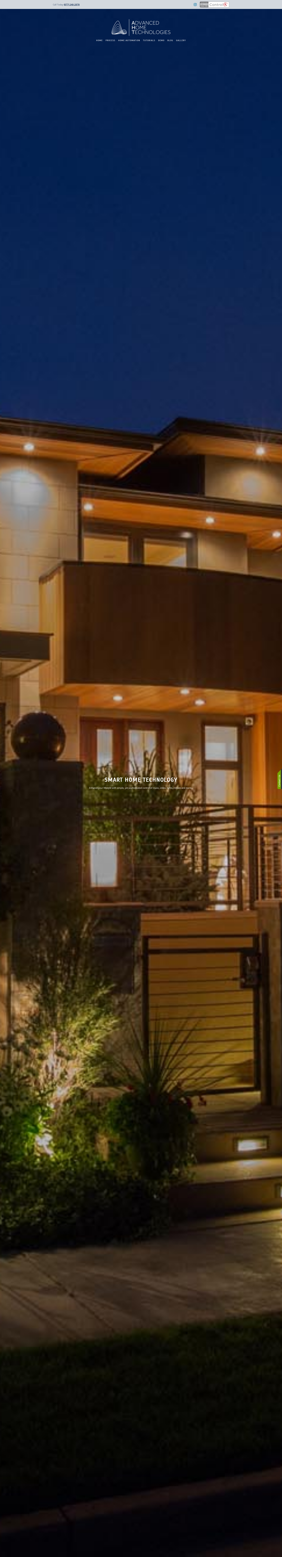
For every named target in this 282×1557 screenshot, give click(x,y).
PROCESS (110, 40)
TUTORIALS (149, 40)
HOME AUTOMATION (129, 40)
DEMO (161, 40)
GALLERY (181, 40)
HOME (99, 40)
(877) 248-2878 (72, 4)
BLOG (170, 40)
